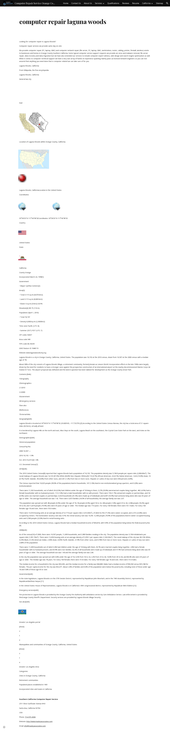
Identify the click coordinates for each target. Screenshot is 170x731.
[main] (62, 21)
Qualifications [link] (113, 3)
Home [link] (65, 3)
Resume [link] (135, 3)
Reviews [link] (125, 3)
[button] (167, 3)
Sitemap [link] (159, 3)
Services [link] (98, 3)
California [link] (146, 3)
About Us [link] (88, 3)
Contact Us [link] (76, 3)
